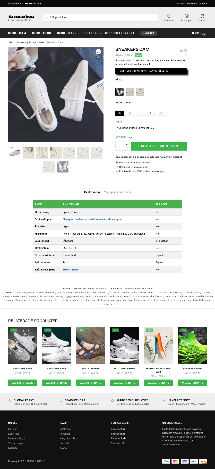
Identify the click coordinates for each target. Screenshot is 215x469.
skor (41, 292)
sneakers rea (18, 296)
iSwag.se (68, 219)
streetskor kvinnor (176, 300)
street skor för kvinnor (109, 296)
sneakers (114, 292)
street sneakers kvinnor (66, 300)
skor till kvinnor (100, 292)
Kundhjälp (186, 20)
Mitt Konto (169, 20)
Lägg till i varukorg (158, 146)
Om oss (12, 428)
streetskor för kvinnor (134, 300)
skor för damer (64, 292)
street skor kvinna (132, 296)
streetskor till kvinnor (199, 300)
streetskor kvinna (156, 300)
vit (112, 304)
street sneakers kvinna (40, 300)
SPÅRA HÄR (70, 269)
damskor (33, 292)
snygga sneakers (73, 296)
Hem (11, 42)
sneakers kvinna (191, 292)
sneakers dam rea (148, 292)
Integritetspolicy (68, 438)
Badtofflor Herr (124, 368)
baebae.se (81, 219)
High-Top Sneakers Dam (158, 370)
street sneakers (197, 296)
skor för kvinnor (82, 292)
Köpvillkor (13, 433)
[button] (98, 51)
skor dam (50, 292)
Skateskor (147, 288)
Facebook (117, 428)
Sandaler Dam (90, 368)
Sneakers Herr (22, 368)
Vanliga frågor (15, 443)
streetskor (115, 300)
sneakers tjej (56, 296)
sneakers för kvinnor (170, 292)
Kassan (202, 20)
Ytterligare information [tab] (117, 192)
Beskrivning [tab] (92, 192)
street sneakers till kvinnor (95, 300)
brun (24, 292)
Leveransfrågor (16, 438)
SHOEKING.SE (33, 3)
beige (18, 292)
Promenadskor (37, 42)
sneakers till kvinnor (37, 296)
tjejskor (105, 304)
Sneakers (21, 42)
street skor (90, 296)
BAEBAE (64, 443)
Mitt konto (65, 428)
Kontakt (12, 447)
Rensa (118, 121)
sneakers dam (128, 292)
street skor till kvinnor (176, 296)
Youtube (116, 443)
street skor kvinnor (153, 296)
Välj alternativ (22, 383)
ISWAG (63, 447)
